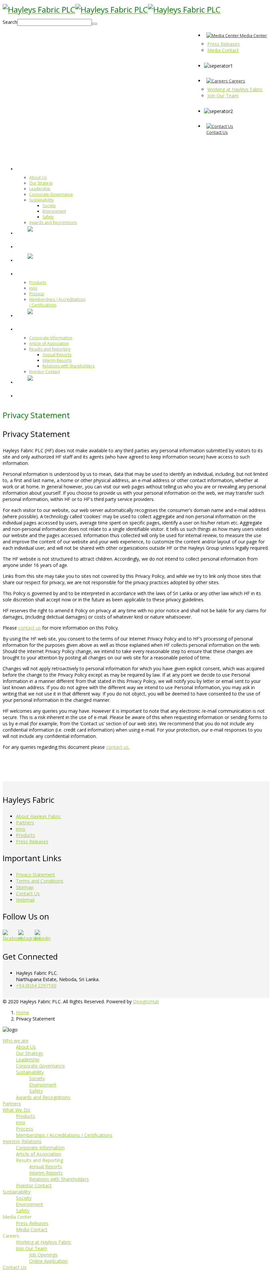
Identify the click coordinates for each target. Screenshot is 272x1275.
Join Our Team (31, 1248)
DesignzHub (146, 1001)
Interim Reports (57, 360)
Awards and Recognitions (53, 222)
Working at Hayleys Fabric (43, 1242)
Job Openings (43, 1254)
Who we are (44, 168)
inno (33, 288)
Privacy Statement (35, 874)
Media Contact (31, 1229)
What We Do (44, 273)
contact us (29, 628)
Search (10, 22)
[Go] (94, 24)
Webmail (25, 900)
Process (36, 294)
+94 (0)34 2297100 (36, 985)
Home (22, 1012)
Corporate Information (50, 338)
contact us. (118, 747)
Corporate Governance (51, 194)
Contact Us (28, 893)
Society (49, 205)
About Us (38, 177)
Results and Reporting (49, 349)
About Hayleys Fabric (38, 816)
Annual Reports (56, 355)
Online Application (48, 1261)
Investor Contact (44, 371)
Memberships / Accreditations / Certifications (64, 1135)
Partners (39, 246)
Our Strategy (41, 183)
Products (37, 282)
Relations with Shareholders (68, 366)
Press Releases (32, 841)
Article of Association (49, 343)
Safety (48, 217)
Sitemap (25, 887)
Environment (54, 211)
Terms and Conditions (39, 881)
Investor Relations (52, 328)
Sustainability (41, 200)
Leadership (39, 189)
